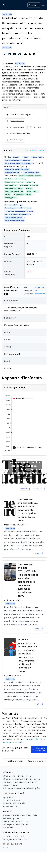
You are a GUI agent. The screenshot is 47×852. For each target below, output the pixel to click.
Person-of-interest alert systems (16, 214)
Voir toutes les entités (35, 150)
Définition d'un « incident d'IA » (17, 776)
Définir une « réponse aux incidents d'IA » (21, 779)
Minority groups (10, 198)
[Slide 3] (27, 480)
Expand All (24, 489)
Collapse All (38, 489)
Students (8, 179)
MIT (29, 272)
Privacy (7, 194)
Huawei (25, 157)
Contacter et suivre (11, 800)
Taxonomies (8, 827)
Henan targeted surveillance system (18, 208)
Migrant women (10, 185)
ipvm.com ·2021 (11, 675)
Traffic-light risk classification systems (19, 211)
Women (29, 182)
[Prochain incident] (35, 54)
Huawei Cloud (37, 157)
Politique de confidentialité (15, 839)
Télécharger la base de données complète (21, 788)
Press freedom (32, 191)
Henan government (12, 172)
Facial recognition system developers (18, 163)
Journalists (20, 179)
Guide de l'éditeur (11, 806)
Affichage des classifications (15, 824)
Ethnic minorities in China (14, 191)
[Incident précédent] (26, 54)
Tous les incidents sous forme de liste (20, 815)
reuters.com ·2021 (12, 600)
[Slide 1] (21, 480)
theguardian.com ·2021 (14, 525)
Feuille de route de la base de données (20, 782)
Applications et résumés (14, 803)
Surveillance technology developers (17, 160)
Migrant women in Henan (29, 185)
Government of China (31, 172)
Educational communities (14, 182)
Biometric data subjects (22, 194)
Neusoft (16, 157)
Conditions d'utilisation (13, 836)
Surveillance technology (13, 205)
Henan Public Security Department (17, 169)
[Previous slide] (6, 471)
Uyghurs (29, 188)
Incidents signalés (11, 818)
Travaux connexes (10, 785)
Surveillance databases (13, 217)
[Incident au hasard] (30, 54)
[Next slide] (43, 471)
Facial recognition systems (14, 220)
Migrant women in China (13, 188)
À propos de (8, 797)
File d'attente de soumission (15, 821)
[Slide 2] (24, 480)
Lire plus (37, 553)
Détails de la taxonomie (40, 290)
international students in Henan (30, 176)
